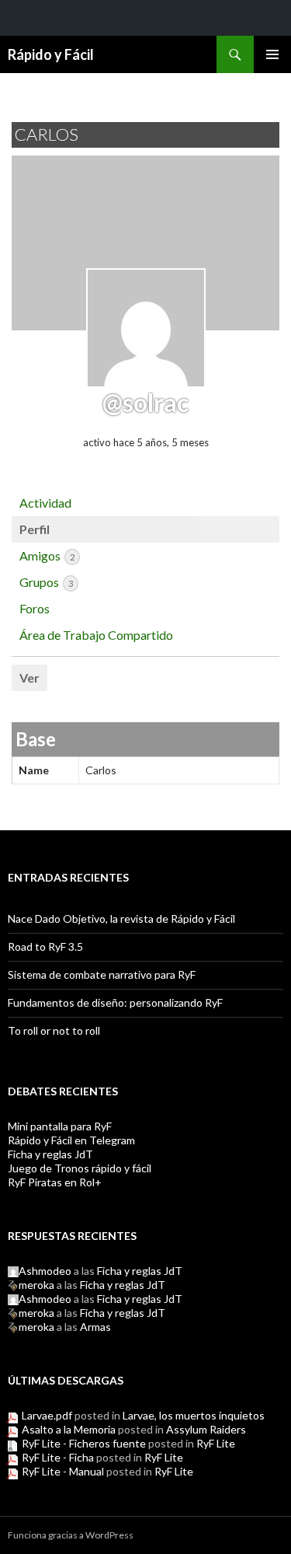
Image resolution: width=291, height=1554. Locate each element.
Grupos (46, 581)
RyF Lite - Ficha (58, 1457)
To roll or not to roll (54, 1030)
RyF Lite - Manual (63, 1471)
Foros (34, 608)
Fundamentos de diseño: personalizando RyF (115, 1002)
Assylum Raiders (206, 1429)
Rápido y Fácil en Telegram (71, 1140)
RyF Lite (215, 1443)
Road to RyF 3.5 (45, 946)
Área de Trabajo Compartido (96, 634)
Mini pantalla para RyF (60, 1126)
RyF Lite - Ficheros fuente (84, 1443)
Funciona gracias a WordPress (70, 1535)
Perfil (34, 529)
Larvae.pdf (47, 1415)
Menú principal (272, 54)
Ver (29, 677)
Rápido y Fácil (51, 54)
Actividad (45, 502)
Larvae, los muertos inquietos (194, 1415)
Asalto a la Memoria (69, 1429)
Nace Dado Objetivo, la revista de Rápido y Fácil (121, 918)
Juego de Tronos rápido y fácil (79, 1168)
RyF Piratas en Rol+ (55, 1182)
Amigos (46, 555)
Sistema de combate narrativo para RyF (102, 974)
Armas (95, 1326)
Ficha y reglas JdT (50, 1154)
